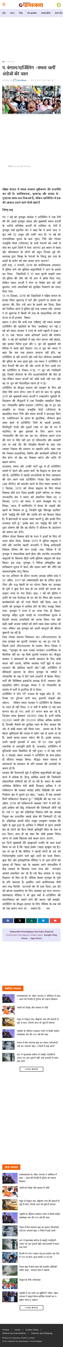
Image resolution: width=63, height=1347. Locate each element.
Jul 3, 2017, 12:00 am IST (43, 80)
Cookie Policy (32, 1330)
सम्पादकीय (45, 13)
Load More (31, 1069)
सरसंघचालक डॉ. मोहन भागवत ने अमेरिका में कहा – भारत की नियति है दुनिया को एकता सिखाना (38, 1178)
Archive (11, 62)
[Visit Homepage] (31, 5)
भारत (12, 13)
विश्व (21, 13)
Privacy (5, 1330)
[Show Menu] (3, 4)
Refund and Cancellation (14, 1333)
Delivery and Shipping (41, 1333)
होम (4, 13)
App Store (36, 938)
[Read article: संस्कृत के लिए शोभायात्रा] (10, 1283)
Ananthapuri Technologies (30, 1341)
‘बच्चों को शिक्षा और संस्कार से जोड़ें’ (32, 1007)
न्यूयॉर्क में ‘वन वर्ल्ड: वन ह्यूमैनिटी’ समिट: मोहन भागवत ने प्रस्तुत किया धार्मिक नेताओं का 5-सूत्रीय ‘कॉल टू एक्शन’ (38, 1296)
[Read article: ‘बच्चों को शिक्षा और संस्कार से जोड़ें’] (8, 1010)
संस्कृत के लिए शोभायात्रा (30, 1279)
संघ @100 (32, 13)
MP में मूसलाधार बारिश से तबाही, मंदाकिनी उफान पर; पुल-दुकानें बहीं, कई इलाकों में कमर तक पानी (37, 1058)
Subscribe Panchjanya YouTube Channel (31, 931)
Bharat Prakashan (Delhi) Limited (19, 1338)
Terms (17, 1330)
